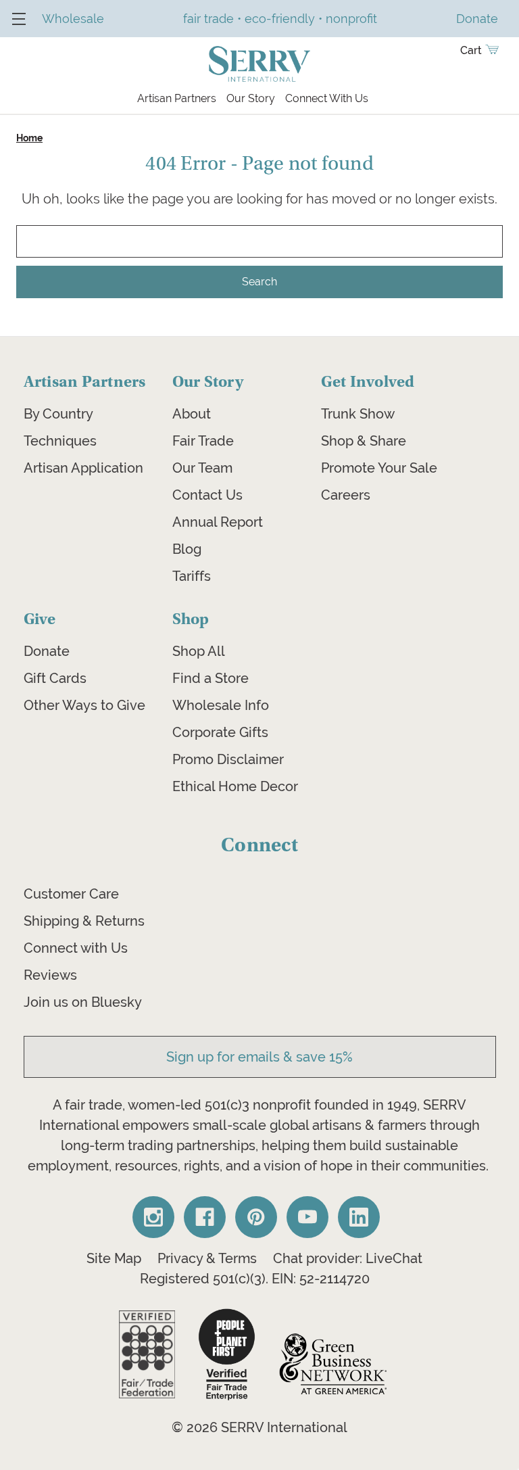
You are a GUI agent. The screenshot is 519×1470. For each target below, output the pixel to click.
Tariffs (191, 576)
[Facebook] (205, 1217)
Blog (186, 549)
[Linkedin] (359, 1217)
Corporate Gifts (220, 732)
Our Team (202, 468)
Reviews (50, 975)
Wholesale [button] (73, 18)
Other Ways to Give (84, 705)
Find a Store (210, 678)
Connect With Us (326, 98)
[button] (147, 1354)
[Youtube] (307, 1217)
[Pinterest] (256, 1217)
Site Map (113, 1258)
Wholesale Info (220, 705)
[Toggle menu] (18, 18)
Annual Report (217, 522)
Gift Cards (55, 678)
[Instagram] (153, 1217)
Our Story (250, 98)
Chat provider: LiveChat (347, 1258)
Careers (345, 495)
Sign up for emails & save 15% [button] (259, 1057)
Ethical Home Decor (235, 786)
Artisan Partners (176, 98)
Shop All (198, 651)
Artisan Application (83, 468)
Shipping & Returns (84, 921)
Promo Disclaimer (228, 759)
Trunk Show (358, 414)
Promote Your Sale (379, 468)
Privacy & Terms (207, 1258)
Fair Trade (203, 441)
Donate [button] (477, 18)
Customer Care (71, 894)
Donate (47, 651)
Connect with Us (76, 948)
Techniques (60, 441)
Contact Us (207, 495)
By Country (58, 414)
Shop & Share (363, 441)
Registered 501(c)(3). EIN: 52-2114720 (255, 1279)
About (191, 414)
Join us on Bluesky (83, 1002)
